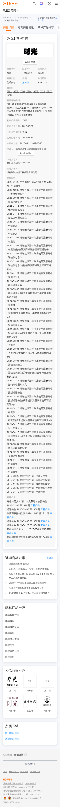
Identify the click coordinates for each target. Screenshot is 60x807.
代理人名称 (12, 168)
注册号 (25, 68)
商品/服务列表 (13, 100)
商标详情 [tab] (8, 27)
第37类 (25, 82)
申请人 (10, 148)
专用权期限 (12, 143)
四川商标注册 (12, 733)
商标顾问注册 (12, 650)
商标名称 (11, 68)
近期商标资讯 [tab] (26, 27)
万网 (14, 17)
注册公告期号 (13, 131)
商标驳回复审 (12, 626)
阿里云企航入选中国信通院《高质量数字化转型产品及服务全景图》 (31, 575)
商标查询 (9, 656)
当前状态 (42, 68)
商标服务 (24, 17)
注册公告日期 (13, 137)
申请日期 (42, 78)
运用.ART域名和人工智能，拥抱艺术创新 (29, 568)
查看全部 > (51, 558)
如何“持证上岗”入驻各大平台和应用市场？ (29, 593)
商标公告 (11, 497)
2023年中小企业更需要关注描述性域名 (27, 582)
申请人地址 (12, 159)
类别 (24, 78)
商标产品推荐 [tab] (46, 27)
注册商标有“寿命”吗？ (19, 563)
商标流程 (11, 177)
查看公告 (35, 505)
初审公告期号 (13, 120)
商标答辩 (9, 632)
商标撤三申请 (12, 638)
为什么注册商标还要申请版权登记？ (26, 587)
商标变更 (9, 644)
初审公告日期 (13, 126)
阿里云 (6, 17)
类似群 (10, 87)
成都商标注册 (12, 739)
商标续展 (9, 620)
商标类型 (11, 78)
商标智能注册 (12, 614)
